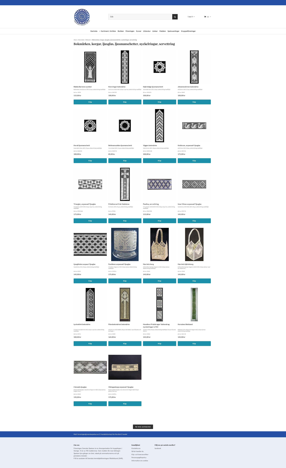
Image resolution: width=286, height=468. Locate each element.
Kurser (138, 31)
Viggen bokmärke (150, 145)
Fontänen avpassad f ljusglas (119, 264)
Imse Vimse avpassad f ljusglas (189, 204)
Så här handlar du (137, 451)
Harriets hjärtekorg (185, 264)
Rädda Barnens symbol (82, 87)
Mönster (88, 40)
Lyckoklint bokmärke (82, 324)
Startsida (93, 31)
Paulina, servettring (151, 204)
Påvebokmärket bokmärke (119, 324)
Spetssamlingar (173, 31)
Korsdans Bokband (185, 324)
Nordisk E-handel (121, 434)
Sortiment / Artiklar (108, 31)
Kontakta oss (135, 448)
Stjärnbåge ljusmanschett (153, 87)
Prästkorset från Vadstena (118, 204)
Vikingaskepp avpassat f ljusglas (120, 387)
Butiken (121, 31)
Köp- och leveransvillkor (139, 454)
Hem (75, 40)
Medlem (162, 31)
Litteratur (147, 31)
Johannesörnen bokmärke (188, 87)
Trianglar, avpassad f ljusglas (85, 204)
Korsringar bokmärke (116, 87)
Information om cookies (139, 461)
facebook (158, 448)
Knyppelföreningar (188, 31)
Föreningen (130, 31)
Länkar (155, 31)
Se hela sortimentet (143, 427)
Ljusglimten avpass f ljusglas (84, 264)
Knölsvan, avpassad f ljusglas (189, 145)
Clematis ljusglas (80, 387)
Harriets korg (148, 264)
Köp (90, 102)
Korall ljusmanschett (82, 145)
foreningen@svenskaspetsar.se (88, 434)
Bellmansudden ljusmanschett (120, 145)
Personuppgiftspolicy (138, 457)
